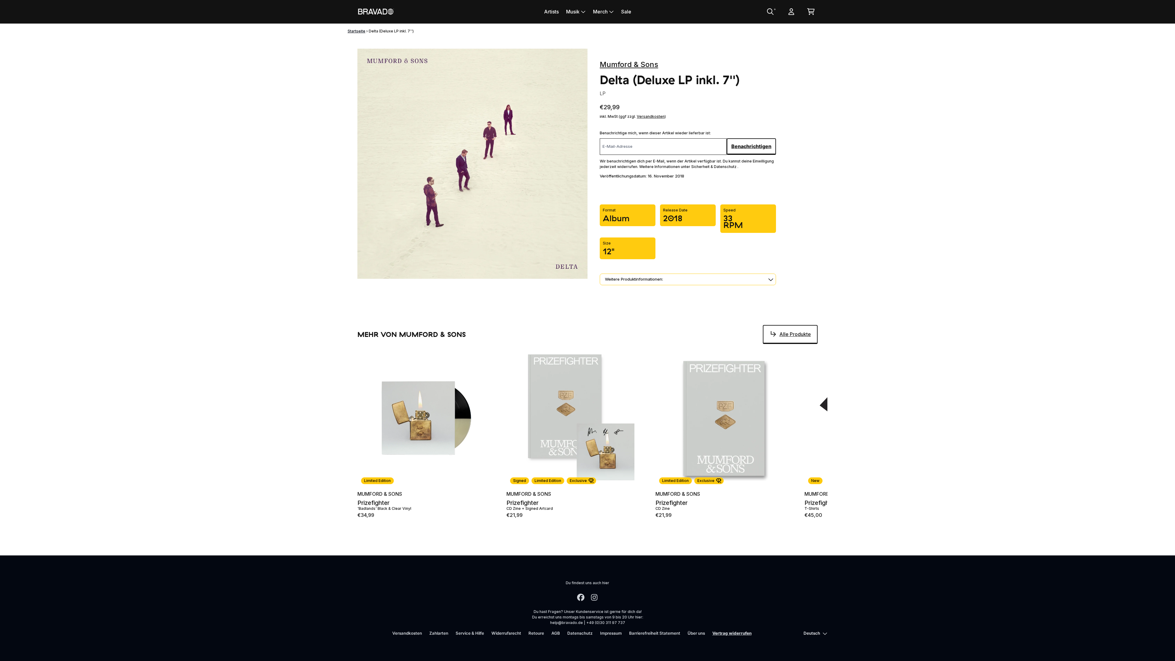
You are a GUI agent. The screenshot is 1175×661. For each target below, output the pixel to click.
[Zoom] (472, 164)
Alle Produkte (795, 334)
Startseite (356, 31)
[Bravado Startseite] (375, 11)
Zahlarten (438, 633)
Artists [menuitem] (551, 12)
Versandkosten (651, 116)
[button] (688, 279)
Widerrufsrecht (506, 633)
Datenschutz (580, 633)
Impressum (611, 633)
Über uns (696, 633)
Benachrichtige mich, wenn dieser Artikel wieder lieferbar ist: (655, 133)
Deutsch (812, 633)
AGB (555, 633)
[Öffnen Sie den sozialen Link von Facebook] (581, 597)
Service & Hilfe (470, 633)
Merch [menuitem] (600, 12)
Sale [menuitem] (626, 12)
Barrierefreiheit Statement (654, 633)
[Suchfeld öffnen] (769, 11)
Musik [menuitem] (573, 12)
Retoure (536, 633)
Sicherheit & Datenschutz (714, 166)
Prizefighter (373, 503)
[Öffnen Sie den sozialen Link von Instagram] (594, 597)
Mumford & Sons (629, 64)
